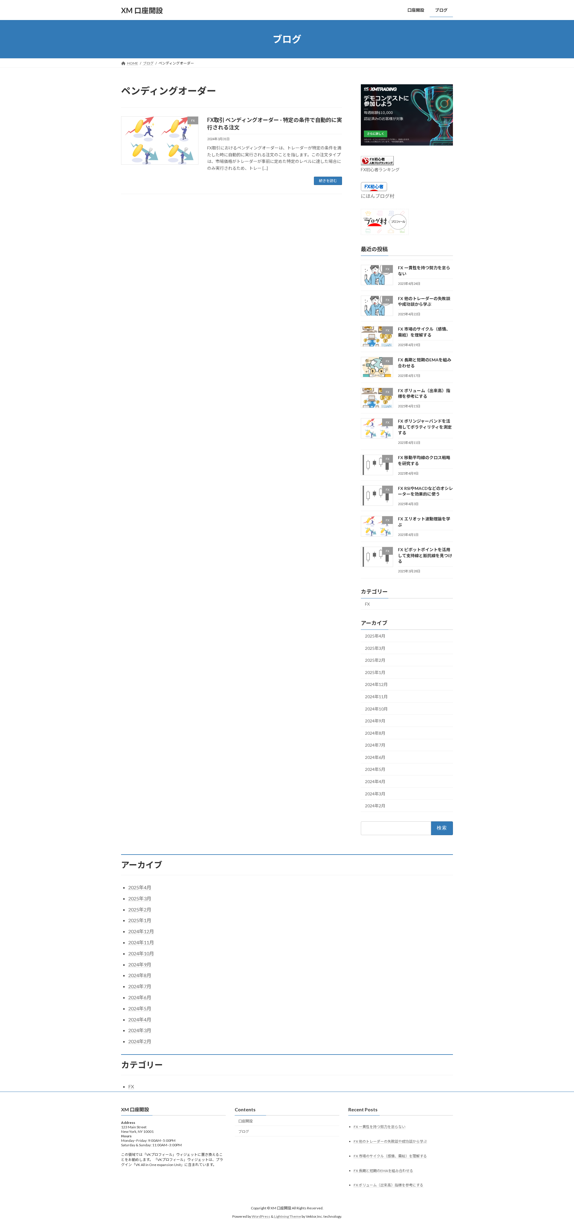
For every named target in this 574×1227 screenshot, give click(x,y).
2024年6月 (375, 757)
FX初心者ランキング (380, 169)
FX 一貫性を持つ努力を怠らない (379, 1126)
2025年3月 (375, 648)
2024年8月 (375, 733)
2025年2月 (375, 660)
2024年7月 (375, 745)
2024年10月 (376, 708)
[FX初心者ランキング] (377, 163)
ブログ (243, 1131)
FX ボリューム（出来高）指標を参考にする (388, 1185)
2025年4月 (375, 635)
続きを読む (328, 180)
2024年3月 (375, 793)
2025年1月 (375, 672)
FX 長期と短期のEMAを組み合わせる (383, 1170)
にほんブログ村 (377, 196)
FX (367, 603)
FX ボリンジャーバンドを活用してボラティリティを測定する (425, 426)
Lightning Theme (287, 1216)
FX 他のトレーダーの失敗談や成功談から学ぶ (390, 1141)
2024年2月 (375, 805)
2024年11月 (376, 696)
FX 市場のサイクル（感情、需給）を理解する (390, 1156)
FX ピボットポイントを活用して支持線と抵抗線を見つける (425, 555)
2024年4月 (375, 781)
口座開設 (245, 1121)
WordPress (261, 1216)
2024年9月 (375, 720)
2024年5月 (375, 769)
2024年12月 (376, 684)
